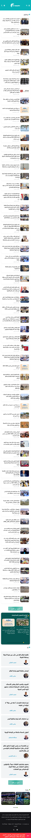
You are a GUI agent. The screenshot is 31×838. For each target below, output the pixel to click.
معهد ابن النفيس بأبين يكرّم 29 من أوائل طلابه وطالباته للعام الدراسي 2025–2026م (10, 308)
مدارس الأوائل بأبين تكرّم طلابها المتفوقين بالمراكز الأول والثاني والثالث (11, 520)
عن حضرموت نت (25, 824)
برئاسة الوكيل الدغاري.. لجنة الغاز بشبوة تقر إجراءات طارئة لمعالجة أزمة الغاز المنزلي (11, 376)
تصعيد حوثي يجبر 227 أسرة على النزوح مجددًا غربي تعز (11, 415)
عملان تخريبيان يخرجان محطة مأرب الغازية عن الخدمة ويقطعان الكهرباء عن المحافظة (10, 166)
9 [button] (14, 642)
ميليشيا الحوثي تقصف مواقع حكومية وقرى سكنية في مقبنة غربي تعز (11, 501)
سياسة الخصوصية (18, 824)
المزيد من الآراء (15, 782)
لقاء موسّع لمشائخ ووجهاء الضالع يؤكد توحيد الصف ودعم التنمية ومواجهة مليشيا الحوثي (11, 598)
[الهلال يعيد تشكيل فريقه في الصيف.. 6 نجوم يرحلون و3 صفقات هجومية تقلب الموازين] (23, 798)
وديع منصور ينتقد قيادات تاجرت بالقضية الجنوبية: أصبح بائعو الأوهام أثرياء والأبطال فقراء (10, 472)
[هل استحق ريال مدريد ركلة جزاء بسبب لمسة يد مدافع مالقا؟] (8, 798)
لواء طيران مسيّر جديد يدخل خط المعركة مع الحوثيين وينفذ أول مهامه (11, 424)
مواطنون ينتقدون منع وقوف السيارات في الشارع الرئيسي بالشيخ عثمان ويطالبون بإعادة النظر (11, 396)
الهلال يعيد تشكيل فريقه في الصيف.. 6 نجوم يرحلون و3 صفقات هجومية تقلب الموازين (23, 801)
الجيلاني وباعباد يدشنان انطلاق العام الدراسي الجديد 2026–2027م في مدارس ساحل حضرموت (10, 433)
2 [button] (22, 642)
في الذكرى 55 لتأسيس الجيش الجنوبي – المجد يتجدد (11, 127)
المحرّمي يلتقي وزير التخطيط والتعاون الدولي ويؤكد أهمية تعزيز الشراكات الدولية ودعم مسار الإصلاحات (10, 156)
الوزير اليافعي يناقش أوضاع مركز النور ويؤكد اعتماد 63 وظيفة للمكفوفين (11, 328)
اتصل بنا (15, 826)
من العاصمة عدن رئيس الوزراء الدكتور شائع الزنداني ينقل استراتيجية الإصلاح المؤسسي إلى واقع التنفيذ (15, 748)
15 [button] (7, 642)
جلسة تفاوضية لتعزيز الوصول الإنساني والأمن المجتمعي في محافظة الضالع (11, 216)
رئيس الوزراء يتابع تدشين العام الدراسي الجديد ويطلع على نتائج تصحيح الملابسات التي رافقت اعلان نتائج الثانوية (10, 289)
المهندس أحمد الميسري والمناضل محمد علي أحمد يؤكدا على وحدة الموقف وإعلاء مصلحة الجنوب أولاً (10, 20)
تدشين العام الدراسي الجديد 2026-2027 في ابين (11, 366)
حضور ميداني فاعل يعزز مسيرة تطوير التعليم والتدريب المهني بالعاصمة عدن (11, 443)
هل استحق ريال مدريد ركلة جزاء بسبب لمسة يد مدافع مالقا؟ (8, 801)
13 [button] (9, 642)
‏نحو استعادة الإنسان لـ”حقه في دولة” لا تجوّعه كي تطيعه (16, 703)
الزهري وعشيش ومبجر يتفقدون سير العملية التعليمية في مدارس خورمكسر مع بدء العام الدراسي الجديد (11, 530)
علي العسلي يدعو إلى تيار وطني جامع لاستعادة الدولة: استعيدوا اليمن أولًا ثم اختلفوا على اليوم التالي (11, 90)
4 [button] (13, 807)
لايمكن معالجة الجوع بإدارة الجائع (18, 670)
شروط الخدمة (4, 824)
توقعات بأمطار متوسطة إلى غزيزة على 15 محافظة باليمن (11, 588)
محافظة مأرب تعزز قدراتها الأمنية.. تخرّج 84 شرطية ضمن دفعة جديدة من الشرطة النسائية (10, 299)
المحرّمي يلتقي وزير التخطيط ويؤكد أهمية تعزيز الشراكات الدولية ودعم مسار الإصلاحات (10, 175)
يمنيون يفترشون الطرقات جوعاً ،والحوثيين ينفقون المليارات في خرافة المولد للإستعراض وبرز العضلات (16, 766)
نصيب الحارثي (12, 662)
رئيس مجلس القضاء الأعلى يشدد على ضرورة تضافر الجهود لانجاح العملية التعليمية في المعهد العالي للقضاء (11, 540)
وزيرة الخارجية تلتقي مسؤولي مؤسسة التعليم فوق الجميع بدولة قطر (11, 146)
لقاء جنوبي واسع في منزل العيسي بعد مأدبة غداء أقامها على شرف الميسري (11, 118)
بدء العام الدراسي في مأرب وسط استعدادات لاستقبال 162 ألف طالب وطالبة (11, 258)
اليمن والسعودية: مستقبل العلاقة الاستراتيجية (12, 267)
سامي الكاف (13, 676)
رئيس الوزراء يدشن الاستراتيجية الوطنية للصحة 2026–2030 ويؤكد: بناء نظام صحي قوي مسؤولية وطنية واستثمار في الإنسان (10, 227)
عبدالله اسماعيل (13, 737)
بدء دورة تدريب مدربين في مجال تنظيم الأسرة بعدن (11, 405)
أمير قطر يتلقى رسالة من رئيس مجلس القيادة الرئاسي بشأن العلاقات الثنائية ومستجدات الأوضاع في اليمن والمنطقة (11, 238)
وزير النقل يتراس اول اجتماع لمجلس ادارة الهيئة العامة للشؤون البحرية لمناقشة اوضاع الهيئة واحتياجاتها (10, 248)
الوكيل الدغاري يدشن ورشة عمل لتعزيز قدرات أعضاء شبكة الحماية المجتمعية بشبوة (11, 462)
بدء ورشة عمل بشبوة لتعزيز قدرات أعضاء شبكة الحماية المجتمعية (10, 109)
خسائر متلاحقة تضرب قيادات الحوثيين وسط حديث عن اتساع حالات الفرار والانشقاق (11, 386)
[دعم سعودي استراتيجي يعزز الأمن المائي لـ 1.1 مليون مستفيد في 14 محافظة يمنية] (22, 622)
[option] (22, 627)
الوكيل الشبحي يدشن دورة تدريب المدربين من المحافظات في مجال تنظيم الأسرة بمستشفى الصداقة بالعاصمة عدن (11, 318)
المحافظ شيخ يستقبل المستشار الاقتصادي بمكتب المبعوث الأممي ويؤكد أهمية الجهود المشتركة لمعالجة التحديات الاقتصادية (10, 278)
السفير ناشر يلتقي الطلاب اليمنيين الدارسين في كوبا (12, 71)
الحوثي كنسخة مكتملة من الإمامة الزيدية (16, 732)
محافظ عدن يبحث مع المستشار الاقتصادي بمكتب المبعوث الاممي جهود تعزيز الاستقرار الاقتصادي (10, 185)
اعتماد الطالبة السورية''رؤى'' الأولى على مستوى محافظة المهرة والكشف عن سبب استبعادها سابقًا (11, 550)
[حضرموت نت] (15, 5)
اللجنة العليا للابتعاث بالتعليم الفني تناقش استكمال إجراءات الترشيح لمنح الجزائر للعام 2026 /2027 (11, 560)
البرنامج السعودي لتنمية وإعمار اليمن (19, 616)
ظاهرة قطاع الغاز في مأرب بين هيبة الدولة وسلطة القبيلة (15, 655)
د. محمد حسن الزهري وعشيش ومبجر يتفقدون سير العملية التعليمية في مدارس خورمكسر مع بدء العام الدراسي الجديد (11, 31)
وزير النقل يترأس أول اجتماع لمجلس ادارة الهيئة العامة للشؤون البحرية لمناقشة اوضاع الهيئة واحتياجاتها (10, 357)
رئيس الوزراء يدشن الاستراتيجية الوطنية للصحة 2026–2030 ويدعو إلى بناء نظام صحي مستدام (11, 137)
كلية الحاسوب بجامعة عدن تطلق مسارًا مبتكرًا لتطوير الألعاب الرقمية (11, 100)
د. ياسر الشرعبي (13, 756)
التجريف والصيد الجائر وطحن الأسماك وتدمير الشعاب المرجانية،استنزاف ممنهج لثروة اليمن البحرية (16, 686)
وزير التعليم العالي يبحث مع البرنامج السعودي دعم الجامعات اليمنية (9, 631)
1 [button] (23, 642)
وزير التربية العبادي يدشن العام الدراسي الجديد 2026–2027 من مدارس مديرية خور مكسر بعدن (11, 482)
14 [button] (8, 642)
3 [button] (21, 642)
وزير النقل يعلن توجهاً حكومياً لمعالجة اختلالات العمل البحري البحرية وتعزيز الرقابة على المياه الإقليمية (11, 207)
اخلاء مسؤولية (11, 824)
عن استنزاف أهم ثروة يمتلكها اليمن (17, 718)
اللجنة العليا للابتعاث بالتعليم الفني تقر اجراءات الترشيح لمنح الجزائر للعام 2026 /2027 (11, 452)
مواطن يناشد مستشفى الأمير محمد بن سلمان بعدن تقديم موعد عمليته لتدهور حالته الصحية (11, 347)
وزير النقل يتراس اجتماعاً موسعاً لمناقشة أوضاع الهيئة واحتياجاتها (11, 579)
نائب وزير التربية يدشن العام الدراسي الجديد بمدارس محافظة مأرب (11, 492)
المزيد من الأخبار (15, 608)
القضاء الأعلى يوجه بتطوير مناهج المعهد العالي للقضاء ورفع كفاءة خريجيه (11, 337)
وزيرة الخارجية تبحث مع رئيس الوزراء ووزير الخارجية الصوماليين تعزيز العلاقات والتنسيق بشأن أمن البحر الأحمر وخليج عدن (11, 196)
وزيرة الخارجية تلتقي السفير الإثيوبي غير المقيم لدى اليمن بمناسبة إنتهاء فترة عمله (10, 42)
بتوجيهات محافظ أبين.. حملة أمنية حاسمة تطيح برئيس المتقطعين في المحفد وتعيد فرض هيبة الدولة (10, 511)
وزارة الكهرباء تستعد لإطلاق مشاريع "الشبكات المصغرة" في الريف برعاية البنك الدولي (11, 61)
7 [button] (16, 642)
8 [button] (15, 642)
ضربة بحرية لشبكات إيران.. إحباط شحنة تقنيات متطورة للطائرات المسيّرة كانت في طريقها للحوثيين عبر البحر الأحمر (11, 80)
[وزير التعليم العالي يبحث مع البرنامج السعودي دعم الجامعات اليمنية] (8, 622)
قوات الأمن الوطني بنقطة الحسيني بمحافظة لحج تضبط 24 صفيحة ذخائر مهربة (11, 51)
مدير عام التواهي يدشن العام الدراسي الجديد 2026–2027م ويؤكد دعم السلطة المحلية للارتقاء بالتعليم (11, 570)
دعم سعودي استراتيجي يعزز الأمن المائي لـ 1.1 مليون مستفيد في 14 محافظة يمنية (23, 631)
